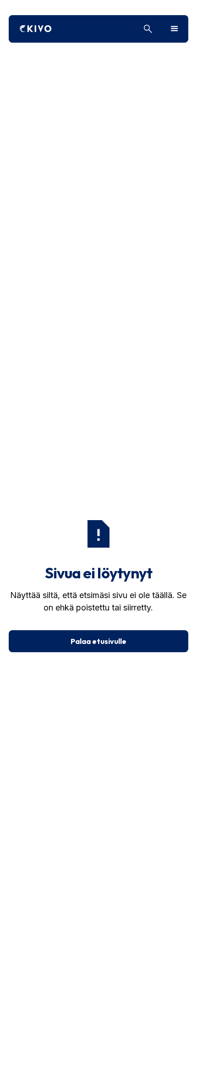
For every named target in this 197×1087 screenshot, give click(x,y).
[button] (174, 29)
